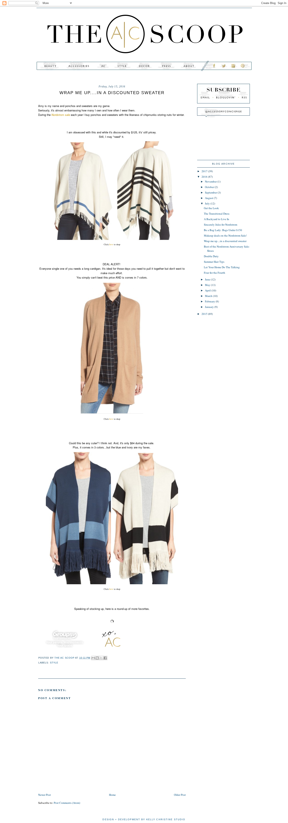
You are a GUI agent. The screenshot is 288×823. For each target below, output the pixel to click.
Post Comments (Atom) (67, 803)
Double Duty (211, 256)
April (208, 290)
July (207, 203)
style (54, 662)
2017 (205, 171)
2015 (205, 314)
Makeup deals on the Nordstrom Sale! (225, 235)
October (210, 187)
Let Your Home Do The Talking (222, 267)
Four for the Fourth (214, 273)
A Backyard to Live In (216, 219)
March (209, 296)
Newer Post (44, 795)
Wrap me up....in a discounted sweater (225, 241)
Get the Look (211, 208)
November (211, 181)
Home (112, 795)
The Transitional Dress (216, 213)
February (210, 301)
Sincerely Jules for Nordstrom (220, 224)
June (208, 279)
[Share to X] (101, 658)
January (209, 307)
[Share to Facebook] (105, 658)
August (209, 198)
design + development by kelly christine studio (143, 819)
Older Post (180, 795)
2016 (205, 177)
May (208, 285)
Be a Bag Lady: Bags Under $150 (223, 230)
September (211, 192)
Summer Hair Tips (214, 262)
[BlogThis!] (97, 658)
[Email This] (93, 658)
